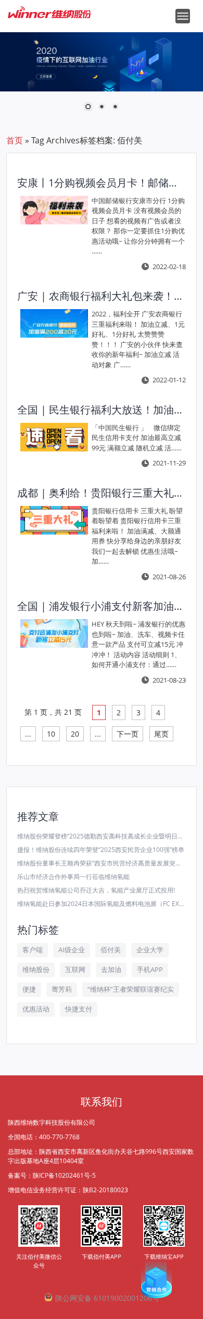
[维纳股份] (49, 8)
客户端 (32, 949)
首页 (14, 140)
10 (51, 734)
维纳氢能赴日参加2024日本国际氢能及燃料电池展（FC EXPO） (101, 903)
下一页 (127, 734)
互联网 (75, 969)
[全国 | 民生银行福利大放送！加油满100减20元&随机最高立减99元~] (54, 437)
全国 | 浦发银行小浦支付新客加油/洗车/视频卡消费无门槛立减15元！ (100, 606)
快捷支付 (78, 1009)
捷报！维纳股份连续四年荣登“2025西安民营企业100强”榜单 (100, 849)
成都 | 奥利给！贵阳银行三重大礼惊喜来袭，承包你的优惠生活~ (100, 493)
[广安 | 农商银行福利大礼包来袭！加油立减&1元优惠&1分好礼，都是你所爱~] (54, 323)
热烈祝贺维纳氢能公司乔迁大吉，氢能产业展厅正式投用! (96, 890)
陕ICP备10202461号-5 (64, 1175)
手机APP (150, 969)
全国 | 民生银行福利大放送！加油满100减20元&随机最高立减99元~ (100, 410)
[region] (101, 78)
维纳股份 (35, 969)
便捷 (29, 989)
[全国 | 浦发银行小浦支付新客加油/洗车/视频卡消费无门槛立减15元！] (54, 633)
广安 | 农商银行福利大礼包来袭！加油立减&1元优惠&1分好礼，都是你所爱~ (100, 296)
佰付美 (110, 949)
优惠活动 (35, 1009)
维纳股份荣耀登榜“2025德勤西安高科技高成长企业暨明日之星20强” (101, 836)
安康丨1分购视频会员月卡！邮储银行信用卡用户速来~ (100, 183)
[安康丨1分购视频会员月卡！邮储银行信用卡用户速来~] (54, 210)
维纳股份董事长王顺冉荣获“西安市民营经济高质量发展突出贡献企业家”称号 (101, 863)
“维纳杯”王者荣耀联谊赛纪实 (130, 989)
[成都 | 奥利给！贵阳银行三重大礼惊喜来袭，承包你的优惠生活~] (54, 520)
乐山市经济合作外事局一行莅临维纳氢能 (73, 876)
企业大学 (149, 949)
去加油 (111, 969)
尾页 (161, 734)
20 (75, 734)
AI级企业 (71, 949)
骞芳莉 (62, 989)
